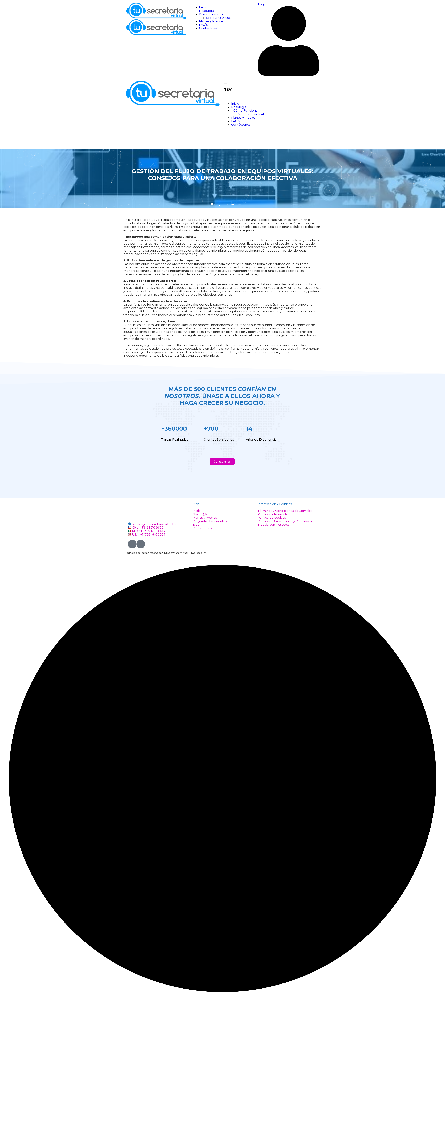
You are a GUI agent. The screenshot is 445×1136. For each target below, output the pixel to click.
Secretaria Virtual (219, 17)
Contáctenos (209, 28)
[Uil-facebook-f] (132, 544)
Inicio (203, 7)
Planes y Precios (211, 21)
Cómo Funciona (211, 14)
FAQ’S (203, 24)
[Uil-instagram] (140, 544)
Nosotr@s (206, 11)
